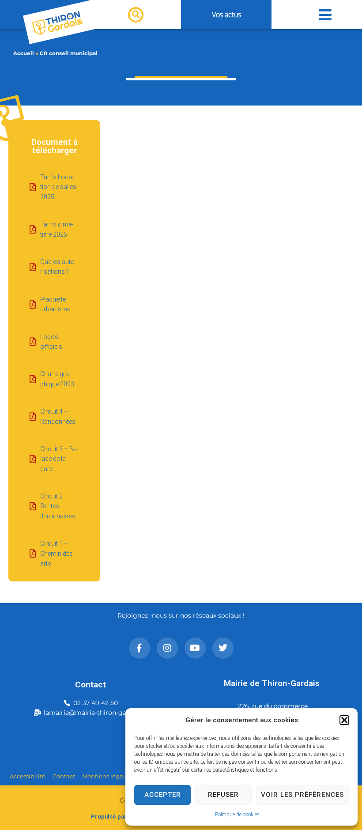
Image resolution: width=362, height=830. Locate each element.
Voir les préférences (302, 795)
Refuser (223, 795)
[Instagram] (167, 648)
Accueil (23, 53)
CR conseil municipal (69, 53)
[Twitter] (223, 648)
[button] (344, 720)
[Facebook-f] (139, 648)
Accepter (162, 795)
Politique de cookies (237, 814)
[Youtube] (195, 648)
